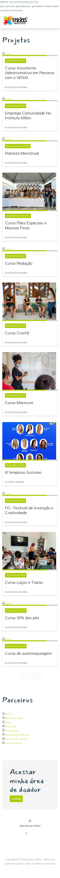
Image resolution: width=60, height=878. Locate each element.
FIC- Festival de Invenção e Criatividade (29, 510)
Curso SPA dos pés (22, 617)
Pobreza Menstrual (22, 153)
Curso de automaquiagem (28, 653)
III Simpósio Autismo (23, 472)
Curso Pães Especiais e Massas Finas (26, 225)
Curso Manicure (19, 402)
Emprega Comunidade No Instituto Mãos (28, 115)
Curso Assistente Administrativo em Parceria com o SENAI (29, 72)
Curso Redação (18, 263)
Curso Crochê (17, 332)
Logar (16, 798)
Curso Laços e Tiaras (24, 582)
